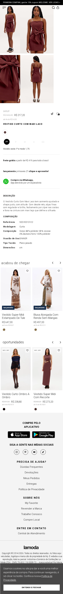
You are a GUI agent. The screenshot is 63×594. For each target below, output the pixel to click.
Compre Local (32, 519)
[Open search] (53, 8)
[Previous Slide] (52, 263)
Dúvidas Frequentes (31, 466)
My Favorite (31, 503)
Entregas (32, 483)
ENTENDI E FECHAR (31, 587)
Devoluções (31, 472)
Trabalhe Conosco (31, 514)
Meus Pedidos (31, 478)
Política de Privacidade (32, 489)
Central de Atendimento (31, 533)
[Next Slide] (60, 263)
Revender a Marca (31, 508)
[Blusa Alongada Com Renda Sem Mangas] (47, 300)
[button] (53, 111)
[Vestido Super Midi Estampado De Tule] (16, 300)
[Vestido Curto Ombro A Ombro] (16, 380)
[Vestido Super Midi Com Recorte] (47, 380)
